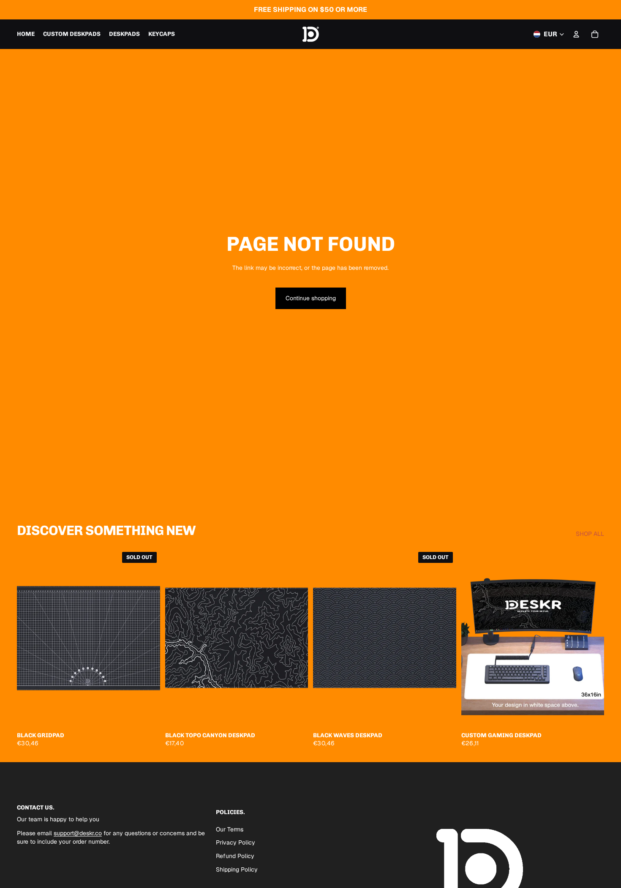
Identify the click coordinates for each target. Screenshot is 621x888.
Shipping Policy (237, 869)
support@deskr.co (78, 833)
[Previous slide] (29, 637)
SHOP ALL (590, 534)
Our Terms (229, 829)
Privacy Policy (235, 842)
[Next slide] (147, 637)
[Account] (576, 34)
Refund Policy (235, 856)
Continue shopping (311, 298)
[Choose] (294, 714)
